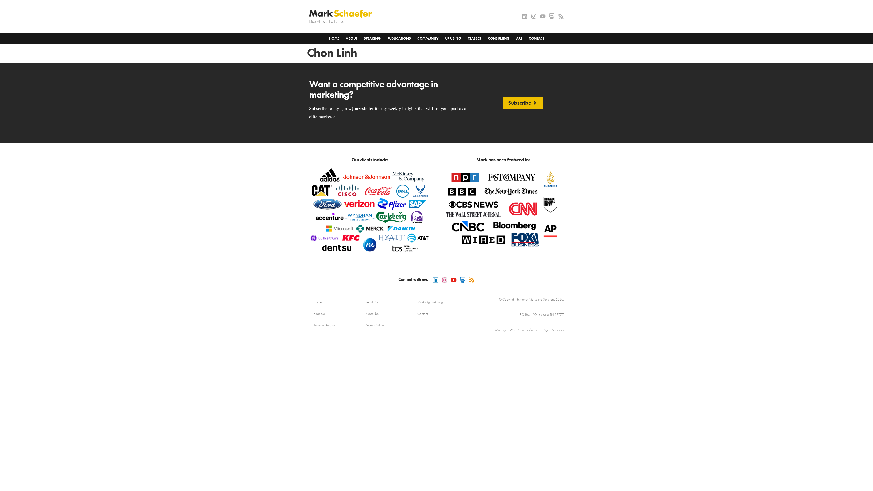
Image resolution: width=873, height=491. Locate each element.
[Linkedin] (524, 16)
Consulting (498, 38)
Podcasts (319, 313)
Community (427, 38)
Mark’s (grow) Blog (430, 302)
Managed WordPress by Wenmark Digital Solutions (529, 330)
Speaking (372, 38)
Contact (536, 38)
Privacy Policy (375, 325)
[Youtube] (543, 16)
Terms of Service (324, 325)
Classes (474, 38)
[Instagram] (534, 16)
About (351, 38)
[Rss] (561, 16)
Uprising (453, 38)
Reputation (372, 302)
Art (519, 38)
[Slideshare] (552, 16)
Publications (399, 38)
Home (334, 38)
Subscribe (372, 313)
